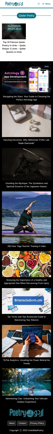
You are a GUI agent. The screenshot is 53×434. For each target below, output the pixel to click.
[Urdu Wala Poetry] (14, 4)
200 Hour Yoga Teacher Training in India (26, 246)
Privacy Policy (37, 423)
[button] (39, 4)
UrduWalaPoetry (36, 430)
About (12, 423)
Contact (22, 423)
